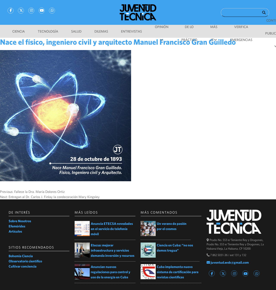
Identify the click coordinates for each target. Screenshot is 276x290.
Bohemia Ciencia (21, 256)
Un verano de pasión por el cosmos (172, 226)
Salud (76, 31)
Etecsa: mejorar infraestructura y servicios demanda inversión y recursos (112, 250)
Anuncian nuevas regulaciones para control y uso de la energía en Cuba (110, 272)
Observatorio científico (25, 261)
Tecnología (48, 31)
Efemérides (17, 226)
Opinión (161, 27)
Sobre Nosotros (20, 221)
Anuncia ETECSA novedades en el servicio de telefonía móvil (112, 229)
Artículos (15, 231)
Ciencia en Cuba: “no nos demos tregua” (175, 247)
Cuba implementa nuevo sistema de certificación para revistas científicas (177, 272)
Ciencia (18, 31)
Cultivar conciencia (22, 266)
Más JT (213, 29)
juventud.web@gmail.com (229, 262)
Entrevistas (131, 31)
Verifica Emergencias (241, 29)
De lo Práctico (189, 29)
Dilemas (101, 31)
